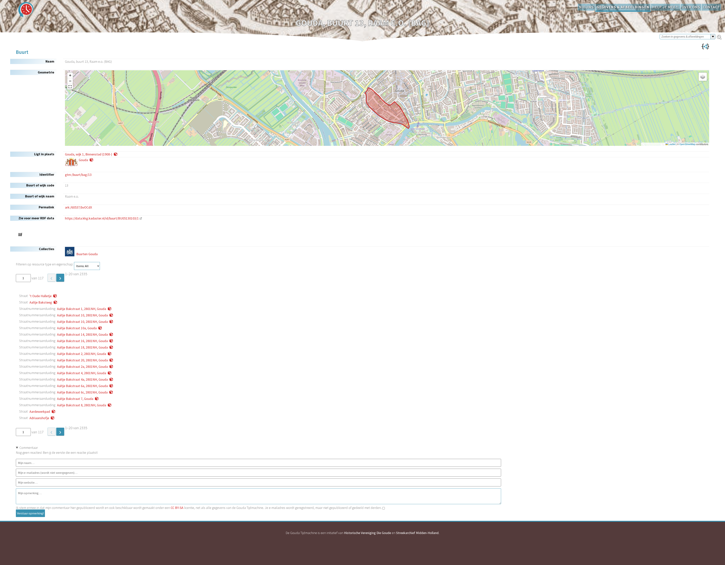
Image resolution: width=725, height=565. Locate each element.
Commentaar (28, 447)
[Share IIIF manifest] (20, 234)
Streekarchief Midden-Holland (417, 533)
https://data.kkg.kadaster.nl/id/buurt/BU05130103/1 (102, 218)
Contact (711, 7)
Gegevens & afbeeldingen (623, 7)
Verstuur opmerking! (30, 513)
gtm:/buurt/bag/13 (78, 174)
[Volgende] (60, 278)
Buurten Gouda (87, 254)
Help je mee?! (665, 7)
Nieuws (586, 7)
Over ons (691, 7)
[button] (70, 75)
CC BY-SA (177, 507)
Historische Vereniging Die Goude (367, 533)
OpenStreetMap (687, 144)
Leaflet (671, 144)
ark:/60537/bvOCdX (78, 207)
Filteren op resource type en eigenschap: (45, 264)
